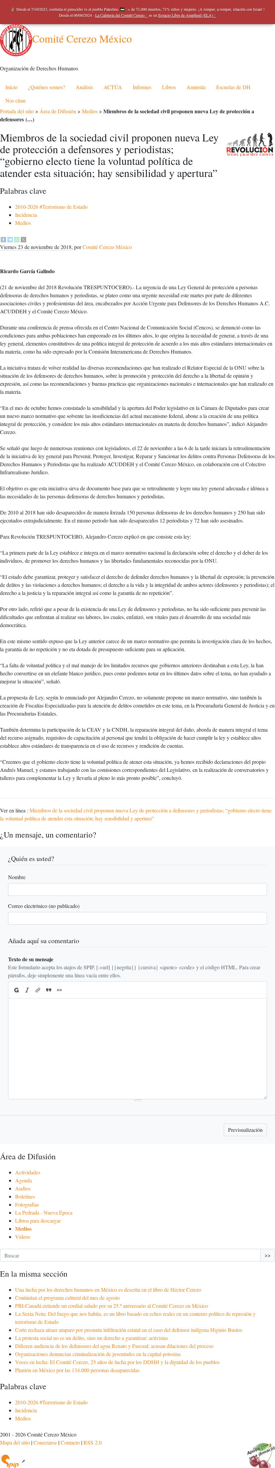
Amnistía (196, 86)
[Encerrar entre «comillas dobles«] (59, 990)
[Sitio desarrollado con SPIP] (12, 1461)
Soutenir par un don (258, 1451)
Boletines (25, 1196)
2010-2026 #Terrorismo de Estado (51, 206)
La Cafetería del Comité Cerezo (120, 15)
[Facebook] (3, 238)
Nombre (16, 876)
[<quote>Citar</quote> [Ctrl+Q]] (48, 990)
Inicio (11, 86)
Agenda (23, 1180)
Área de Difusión (58, 111)
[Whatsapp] (16, 238)
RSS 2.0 (93, 1442)
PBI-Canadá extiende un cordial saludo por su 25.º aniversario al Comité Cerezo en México (111, 1305)
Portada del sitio (17, 111)
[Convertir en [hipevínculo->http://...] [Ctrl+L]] (38, 990)
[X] (23, 238)
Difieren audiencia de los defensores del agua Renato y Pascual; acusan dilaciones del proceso (114, 1345)
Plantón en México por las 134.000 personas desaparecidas (77, 1369)
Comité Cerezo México (82, 38)
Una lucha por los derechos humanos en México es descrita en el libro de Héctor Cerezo (108, 1289)
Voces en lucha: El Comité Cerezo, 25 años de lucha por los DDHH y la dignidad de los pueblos (117, 1361)
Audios (23, 1188)
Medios (90, 111)
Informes (142, 86)
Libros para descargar (38, 1220)
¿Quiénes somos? (46, 86)
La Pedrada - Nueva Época (43, 1212)
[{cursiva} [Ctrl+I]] (27, 990)
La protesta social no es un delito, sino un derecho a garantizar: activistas (91, 1337)
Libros (169, 86)
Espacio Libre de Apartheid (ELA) (185, 15)
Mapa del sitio (15, 1442)
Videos (22, 1236)
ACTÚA (113, 86)
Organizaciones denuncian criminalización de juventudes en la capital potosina (97, 1353)
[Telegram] (10, 238)
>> (268, 1255)
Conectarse (45, 1442)
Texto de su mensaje (30, 959)
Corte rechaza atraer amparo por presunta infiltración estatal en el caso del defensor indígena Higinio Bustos (128, 1329)
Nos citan (15, 100)
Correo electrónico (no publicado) (43, 905)
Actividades (27, 1172)
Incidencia (26, 214)
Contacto (70, 1442)
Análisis (84, 86)
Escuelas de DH (233, 86)
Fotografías (27, 1204)
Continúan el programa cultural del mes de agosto (67, 1297)
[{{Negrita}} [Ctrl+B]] (16, 990)
